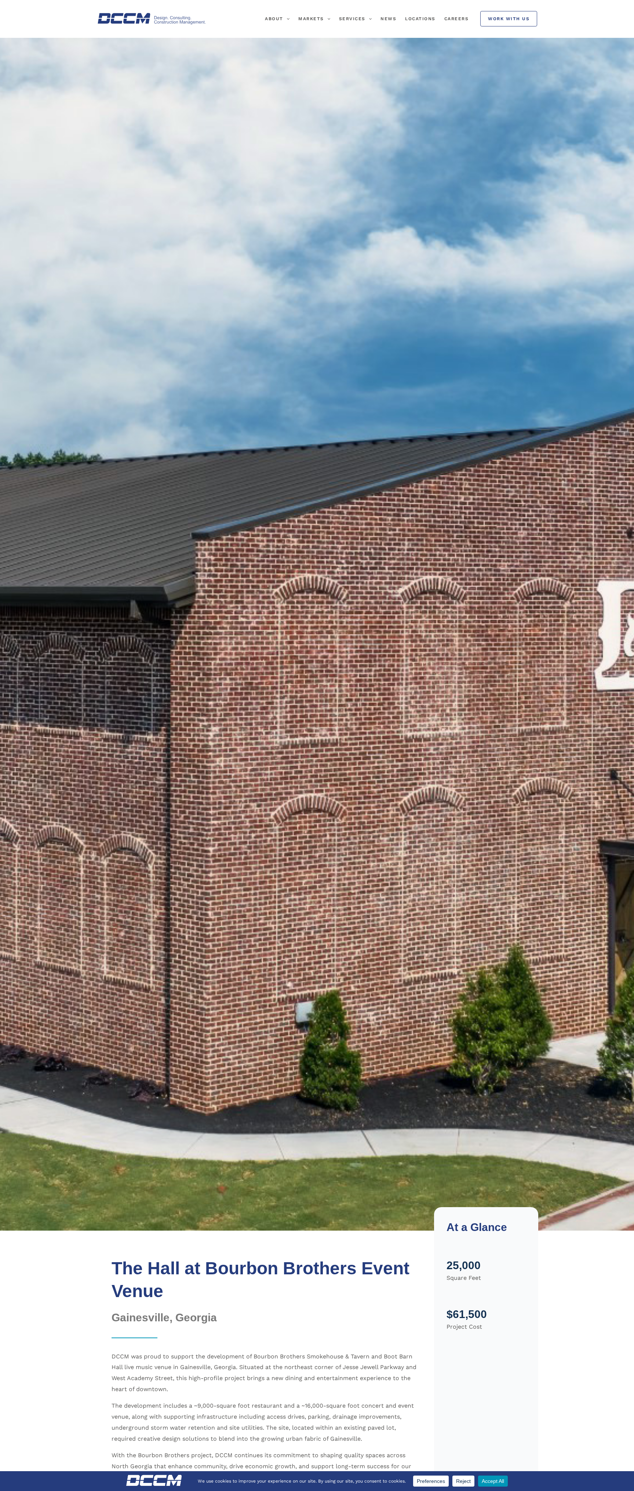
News (388, 18)
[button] (286, 19)
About (274, 18)
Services (352, 18)
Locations (420, 18)
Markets (311, 18)
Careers (456, 18)
